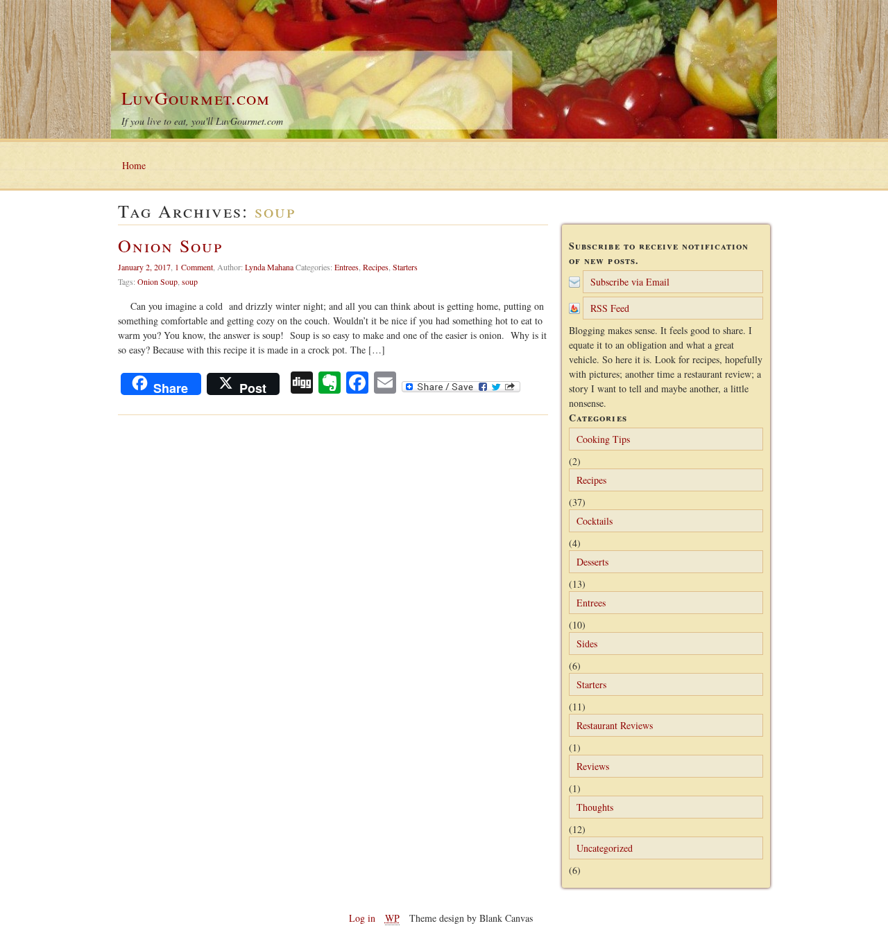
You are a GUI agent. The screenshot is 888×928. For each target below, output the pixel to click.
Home (134, 165)
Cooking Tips (603, 439)
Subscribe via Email (629, 281)
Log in (362, 918)
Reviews (593, 766)
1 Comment (194, 266)
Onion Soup (170, 245)
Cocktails (595, 520)
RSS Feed (609, 308)
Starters (405, 266)
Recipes (375, 266)
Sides (587, 643)
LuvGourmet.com (195, 98)
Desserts (592, 561)
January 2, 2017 (144, 266)
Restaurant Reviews (615, 725)
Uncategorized (605, 848)
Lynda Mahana (269, 266)
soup (190, 281)
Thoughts (595, 807)
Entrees (346, 266)
